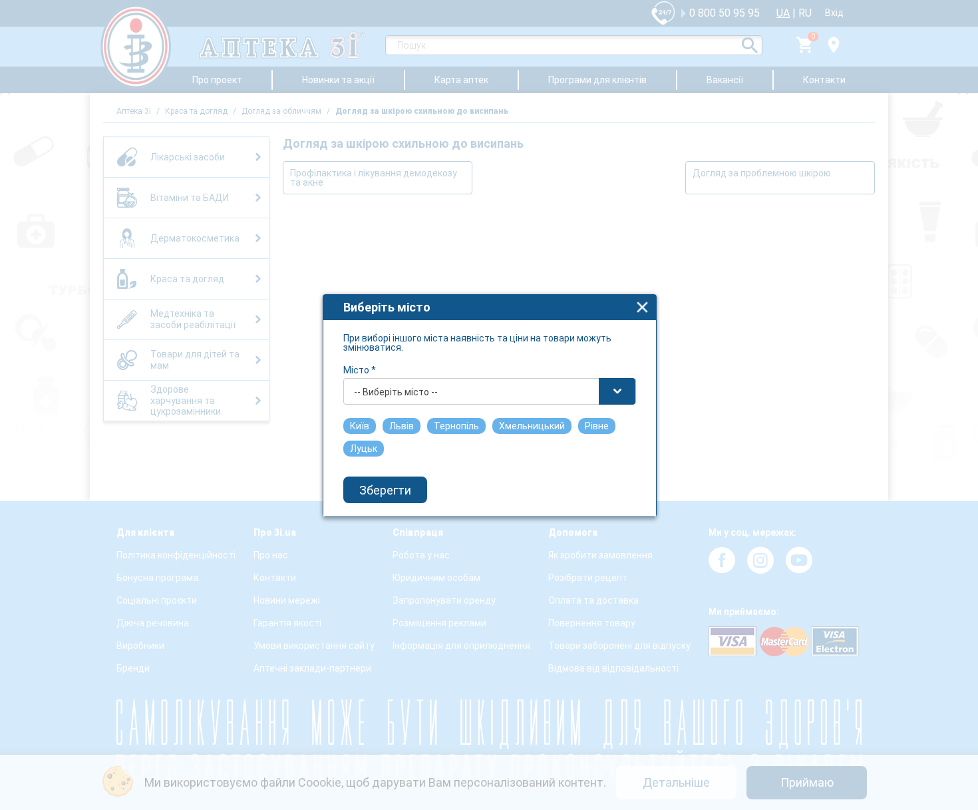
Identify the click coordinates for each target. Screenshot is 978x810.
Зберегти (385, 490)
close (642, 307)
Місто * (359, 370)
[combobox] (489, 391)
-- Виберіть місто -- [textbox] (396, 392)
